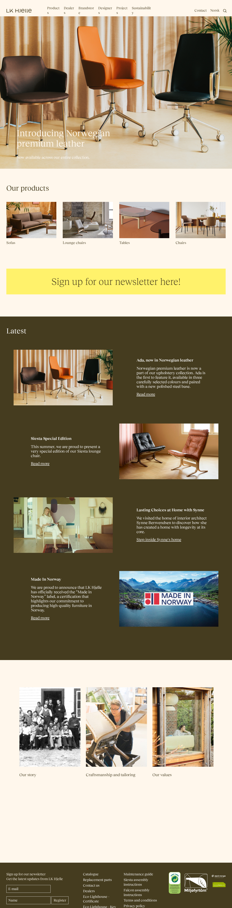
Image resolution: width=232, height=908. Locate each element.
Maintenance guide (138, 874)
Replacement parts (97, 880)
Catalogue (91, 874)
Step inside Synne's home (158, 539)
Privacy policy (134, 906)
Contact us (91, 885)
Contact (200, 10)
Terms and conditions (140, 900)
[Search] (225, 11)
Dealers (89, 891)
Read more (145, 394)
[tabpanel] (116, 284)
